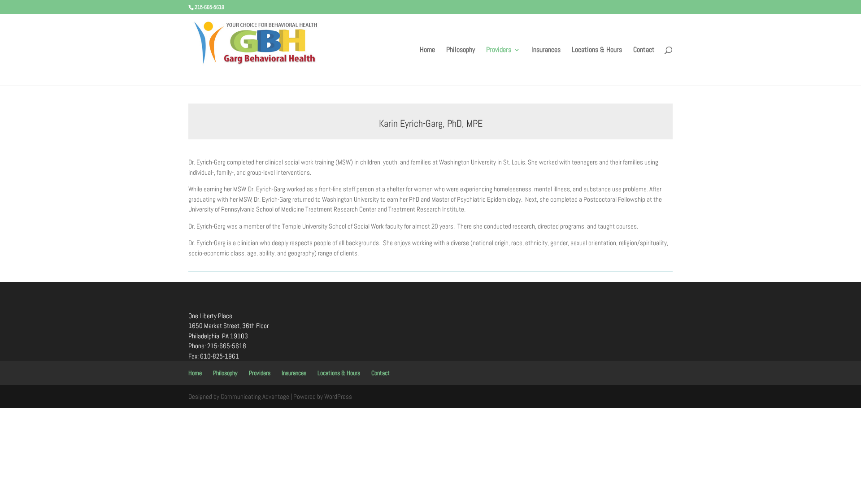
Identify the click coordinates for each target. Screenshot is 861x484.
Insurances (546, 50)
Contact (644, 50)
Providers (498, 50)
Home (427, 50)
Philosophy (460, 50)
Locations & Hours (597, 50)
